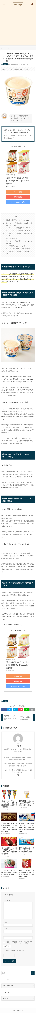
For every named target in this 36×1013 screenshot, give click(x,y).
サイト (5, 935)
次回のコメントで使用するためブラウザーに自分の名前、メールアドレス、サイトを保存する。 (19, 942)
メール (5, 928)
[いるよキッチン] (18, 4)
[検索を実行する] (33, 973)
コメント (6, 900)
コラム (5, 64)
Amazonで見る (18, 192)
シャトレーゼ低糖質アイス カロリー (20, 228)
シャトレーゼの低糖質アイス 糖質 (19, 230)
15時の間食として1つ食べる (17, 246)
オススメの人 (13, 238)
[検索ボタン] (32, 4)
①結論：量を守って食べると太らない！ (18, 220)
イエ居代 (18, 746)
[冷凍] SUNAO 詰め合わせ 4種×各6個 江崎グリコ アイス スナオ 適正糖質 (17, 181)
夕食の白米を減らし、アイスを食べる (20, 248)
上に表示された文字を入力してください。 (14, 950)
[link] (18, 775)
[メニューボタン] (4, 4)
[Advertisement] (18, 27)
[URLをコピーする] (32, 709)
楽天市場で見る (18, 197)
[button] (4, 709)
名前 (5, 922)
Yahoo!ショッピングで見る (18, 202)
